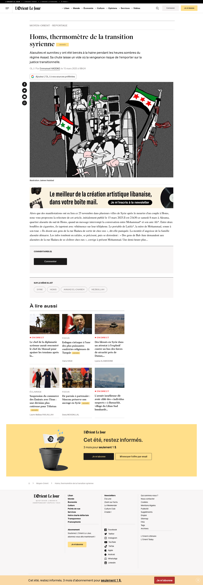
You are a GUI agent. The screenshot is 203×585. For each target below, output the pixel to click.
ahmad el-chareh (74, 289)
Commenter (50, 261)
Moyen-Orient (40, 25)
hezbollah (98, 289)
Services (72, 512)
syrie (40, 289)
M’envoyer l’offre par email (133, 456)
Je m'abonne (164, 580)
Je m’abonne (99, 456)
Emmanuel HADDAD (50, 68)
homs (53, 289)
